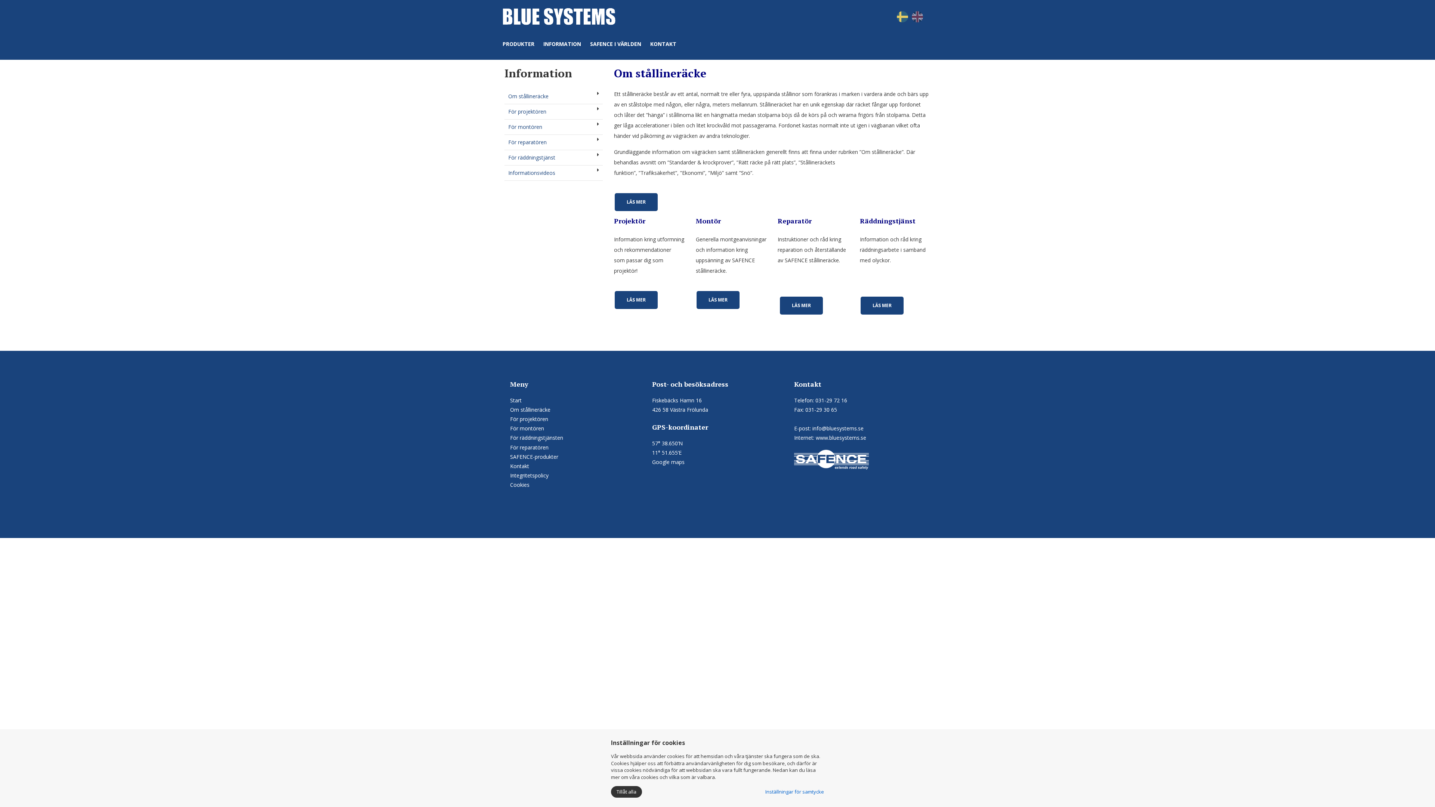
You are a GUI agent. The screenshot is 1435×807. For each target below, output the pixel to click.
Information (562, 43)
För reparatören (527, 142)
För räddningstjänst (531, 157)
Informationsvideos (531, 172)
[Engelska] (917, 16)
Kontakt (663, 43)
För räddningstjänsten (536, 437)
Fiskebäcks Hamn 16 (677, 400)
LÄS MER (636, 202)
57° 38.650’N (667, 443)
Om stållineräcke (528, 96)
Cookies (520, 484)
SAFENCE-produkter (534, 456)
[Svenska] (902, 16)
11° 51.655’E (667, 452)
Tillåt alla (626, 791)
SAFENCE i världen (615, 43)
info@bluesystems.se (838, 428)
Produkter (518, 43)
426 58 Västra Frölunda (680, 409)
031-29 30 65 (821, 409)
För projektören (527, 111)
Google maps (668, 462)
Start (516, 400)
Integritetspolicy (529, 475)
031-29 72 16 (831, 400)
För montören (525, 126)
